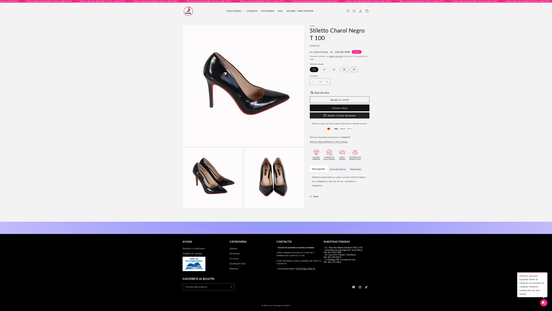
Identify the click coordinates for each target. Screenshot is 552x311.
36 (335, 70)
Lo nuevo (234, 258)
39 (354, 69)
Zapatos (233, 248)
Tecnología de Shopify (282, 305)
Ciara (270, 305)
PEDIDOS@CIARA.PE (305, 269)
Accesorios (235, 253)
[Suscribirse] (231, 286)
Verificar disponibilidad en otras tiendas (329, 142)
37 (325, 70)
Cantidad (313, 76)
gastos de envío (336, 56)
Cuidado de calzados (192, 253)
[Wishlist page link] (347, 11)
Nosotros (234, 268)
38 (344, 69)
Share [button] (316, 196)
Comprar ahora (339, 108)
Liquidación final (237, 263)
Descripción (318, 168)
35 (314, 69)
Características (337, 169)
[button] (235, 11)
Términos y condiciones (194, 248)
